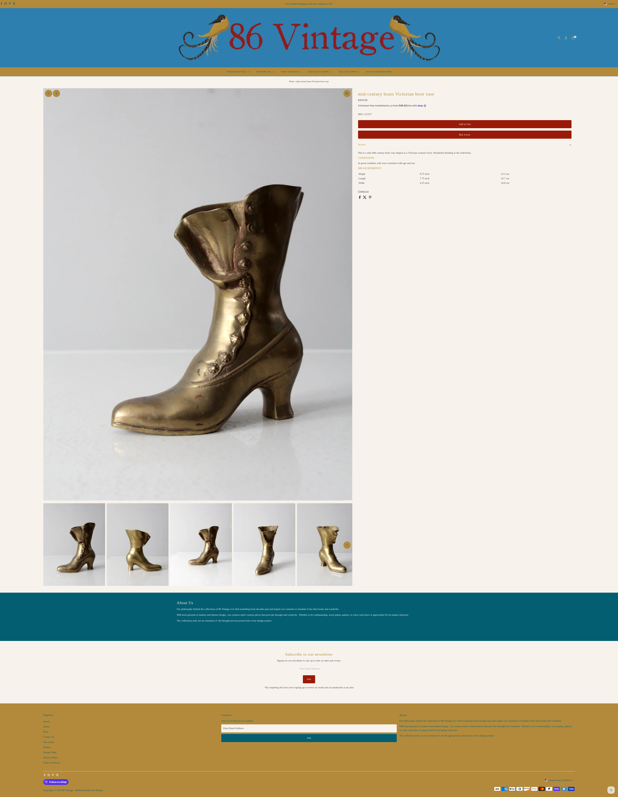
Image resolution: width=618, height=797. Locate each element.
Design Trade (50, 752)
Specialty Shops (318, 72)
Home (291, 81)
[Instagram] (5, 4)
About (46, 726)
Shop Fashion (290, 72)
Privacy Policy (50, 757)
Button (183, 628)
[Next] (56, 93)
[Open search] (559, 37)
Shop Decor (264, 72)
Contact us (363, 191)
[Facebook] (1, 4)
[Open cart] (573, 37)
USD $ (611, 4)
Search (46, 721)
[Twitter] (14, 4)
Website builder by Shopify (89, 790)
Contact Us (48, 737)
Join (309, 679)
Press (45, 731)
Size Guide (48, 742)
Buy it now (464, 134)
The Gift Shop (348, 72)
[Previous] (48, 93)
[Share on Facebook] (360, 198)
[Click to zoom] (347, 93)
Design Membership (378, 72)
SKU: (361, 114)
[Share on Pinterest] (370, 198)
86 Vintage (67, 790)
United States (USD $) (559, 780)
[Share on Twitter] (365, 198)
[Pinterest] (9, 4)
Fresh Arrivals (237, 72)
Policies (47, 747)
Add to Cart (465, 124)
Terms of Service (51, 762)
